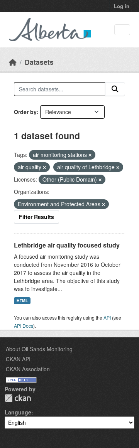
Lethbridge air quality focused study (67, 245)
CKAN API (18, 359)
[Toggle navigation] (122, 29)
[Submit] (115, 89)
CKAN (18, 398)
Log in (121, 6)
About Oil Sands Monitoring (39, 349)
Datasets (39, 62)
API (107, 317)
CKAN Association (28, 369)
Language (18, 412)
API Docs (23, 325)
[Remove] (90, 155)
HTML (22, 300)
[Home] (13, 62)
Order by (25, 112)
